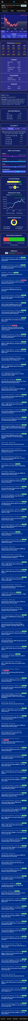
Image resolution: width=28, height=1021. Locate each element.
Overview (9, 1018)
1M (12, 31)
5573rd (8, 54)
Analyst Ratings (21, 11)
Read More (17, 104)
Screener (3, 1018)
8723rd (13, 54)
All (6, 253)
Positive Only (12, 253)
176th (3, 48)
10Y (21, 31)
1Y (16, 31)
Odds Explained (23, 1018)
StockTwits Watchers (14, 111)
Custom (25, 31)
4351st (18, 54)
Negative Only (19, 253)
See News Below (14, 245)
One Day (11, 128)
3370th (24, 54)
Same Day (4, 128)
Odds (12, 11)
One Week (17, 128)
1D (3, 31)
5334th (3, 54)
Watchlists (15, 1018)
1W (7, 31)
